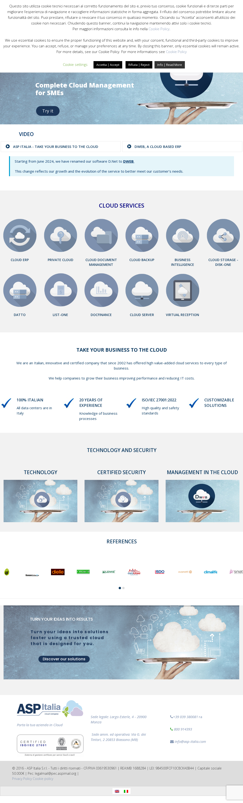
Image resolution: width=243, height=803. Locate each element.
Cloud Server (142, 314)
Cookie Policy (159, 28)
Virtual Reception (182, 314)
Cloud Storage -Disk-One (223, 262)
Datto (20, 314)
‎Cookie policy (43, 778)
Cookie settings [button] (75, 64)
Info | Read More (169, 65)
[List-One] (60, 289)
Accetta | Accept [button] (107, 65)
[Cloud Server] (142, 289)
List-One (60, 314)
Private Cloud (60, 260)
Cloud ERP (20, 260)
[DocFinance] (101, 289)
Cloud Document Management (101, 262)
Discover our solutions (64, 659)
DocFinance (101, 314)
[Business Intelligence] (182, 235)
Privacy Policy (22, 778)
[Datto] (19, 289)
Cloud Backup (141, 260)
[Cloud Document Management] (101, 235)
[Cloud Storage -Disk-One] (223, 235)
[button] (120, 588)
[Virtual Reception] (182, 289)
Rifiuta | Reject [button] (139, 65)
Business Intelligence (182, 262)
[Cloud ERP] (19, 235)
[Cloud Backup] (142, 235)
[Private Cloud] (60, 235)
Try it (47, 111)
